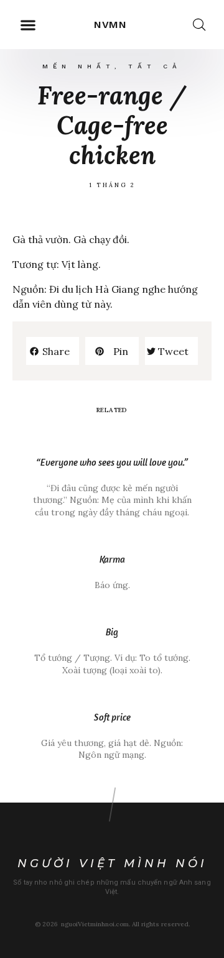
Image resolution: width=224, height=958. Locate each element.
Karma (112, 559)
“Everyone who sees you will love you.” (112, 462)
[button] (28, 24)
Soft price (112, 717)
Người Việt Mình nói (112, 863)
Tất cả (155, 66)
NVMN (111, 24)
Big (112, 632)
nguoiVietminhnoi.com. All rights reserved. (125, 924)
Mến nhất (78, 66)
